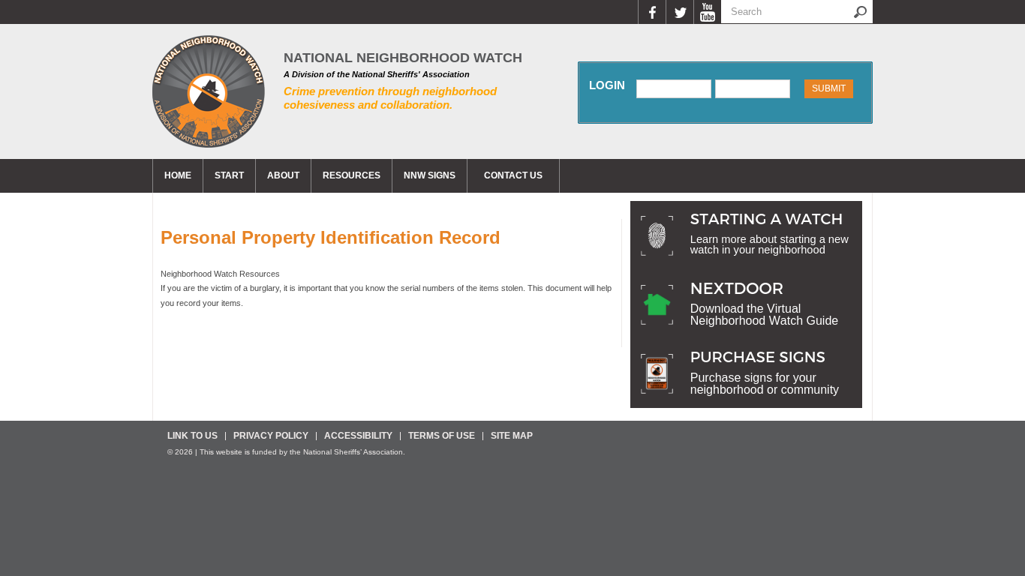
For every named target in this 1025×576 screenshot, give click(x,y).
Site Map (512, 435)
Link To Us (192, 435)
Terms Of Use (441, 435)
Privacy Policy (270, 435)
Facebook (652, 12)
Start (229, 175)
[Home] (208, 91)
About (283, 175)
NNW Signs (429, 175)
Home (177, 175)
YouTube (707, 12)
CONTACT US (513, 175)
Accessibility (358, 435)
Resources (351, 175)
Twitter (679, 12)
